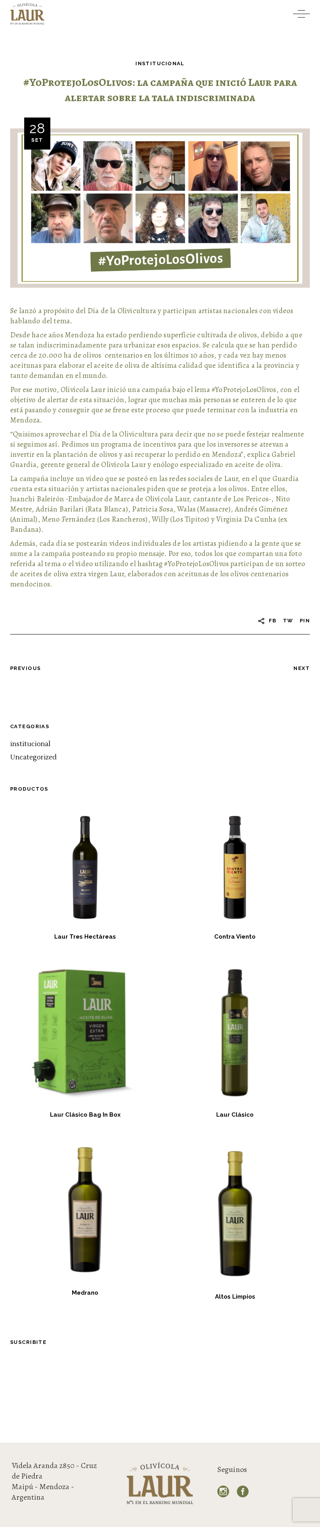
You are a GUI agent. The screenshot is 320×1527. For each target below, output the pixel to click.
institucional (160, 63)
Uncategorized (33, 757)
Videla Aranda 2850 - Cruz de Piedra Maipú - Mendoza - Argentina (54, 1481)
